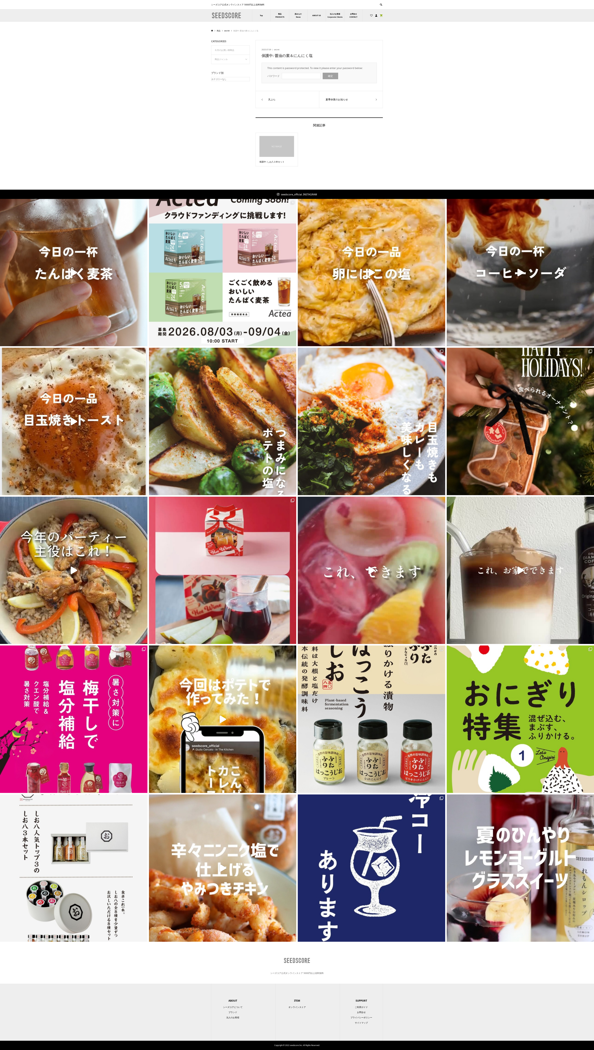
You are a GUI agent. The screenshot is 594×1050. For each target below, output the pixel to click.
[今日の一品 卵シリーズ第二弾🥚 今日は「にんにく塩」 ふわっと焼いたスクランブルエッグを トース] (371, 272)
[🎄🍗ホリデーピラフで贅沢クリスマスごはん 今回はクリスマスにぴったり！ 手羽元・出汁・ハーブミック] (73, 570)
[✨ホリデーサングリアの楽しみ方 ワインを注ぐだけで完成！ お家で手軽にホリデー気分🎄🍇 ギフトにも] (371, 570)
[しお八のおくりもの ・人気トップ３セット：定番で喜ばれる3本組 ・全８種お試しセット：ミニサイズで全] (73, 868)
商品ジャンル (221, 59)
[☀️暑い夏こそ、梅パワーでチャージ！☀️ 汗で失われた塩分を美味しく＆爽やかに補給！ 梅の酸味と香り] (73, 719)
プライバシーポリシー (361, 1017)
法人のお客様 (232, 1017)
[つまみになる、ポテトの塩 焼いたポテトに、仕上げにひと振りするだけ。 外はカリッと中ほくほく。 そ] (222, 421)
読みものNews (298, 15)
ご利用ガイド (361, 1007)
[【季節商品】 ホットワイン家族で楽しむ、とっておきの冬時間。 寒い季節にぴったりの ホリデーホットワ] (222, 570)
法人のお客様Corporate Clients (334, 15)
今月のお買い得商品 (224, 50)
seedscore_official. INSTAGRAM (299, 194)
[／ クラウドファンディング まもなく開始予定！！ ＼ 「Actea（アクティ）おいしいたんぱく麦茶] (222, 272)
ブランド (232, 1012)
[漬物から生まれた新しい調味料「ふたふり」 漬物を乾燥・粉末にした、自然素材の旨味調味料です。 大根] (371, 719)
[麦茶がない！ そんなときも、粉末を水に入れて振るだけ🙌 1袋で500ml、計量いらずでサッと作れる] (73, 272)
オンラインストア (297, 1007)
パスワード (273, 76)
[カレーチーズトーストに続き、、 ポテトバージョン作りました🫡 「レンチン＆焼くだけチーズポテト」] (222, 719)
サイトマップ (361, 1022)
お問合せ (361, 1012)
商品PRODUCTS (279, 15)
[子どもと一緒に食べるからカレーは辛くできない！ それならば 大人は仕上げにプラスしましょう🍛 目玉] (371, 421)
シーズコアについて (233, 1007)
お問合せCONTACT (353, 15)
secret (276, 49)
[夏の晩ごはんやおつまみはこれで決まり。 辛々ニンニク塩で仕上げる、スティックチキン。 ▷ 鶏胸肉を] (222, 868)
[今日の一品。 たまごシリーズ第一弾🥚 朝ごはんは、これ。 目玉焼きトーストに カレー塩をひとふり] (73, 421)
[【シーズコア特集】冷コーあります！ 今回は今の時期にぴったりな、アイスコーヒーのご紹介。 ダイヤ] (371, 868)
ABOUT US (316, 15)
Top (261, 15)
